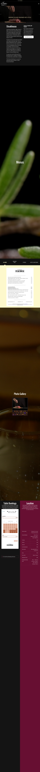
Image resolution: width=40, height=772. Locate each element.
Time (3, 535)
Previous (1, 14)
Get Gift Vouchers (28, 36)
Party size (3, 516)
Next (39, 14)
